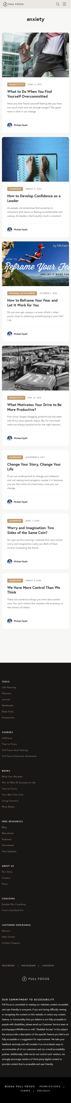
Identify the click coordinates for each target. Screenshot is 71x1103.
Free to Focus (9, 744)
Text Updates (9, 851)
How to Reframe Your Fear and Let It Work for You (32, 302)
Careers (6, 877)
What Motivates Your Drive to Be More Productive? (34, 407)
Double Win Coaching (14, 904)
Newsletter (8, 833)
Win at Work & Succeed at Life (19, 782)
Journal (6, 699)
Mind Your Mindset (12, 776)
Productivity (16, 84)
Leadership (15, 189)
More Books (8, 806)
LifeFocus (7, 738)
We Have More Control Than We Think (33, 590)
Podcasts (7, 839)
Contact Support (11, 943)
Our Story (7, 871)
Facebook (8, 965)
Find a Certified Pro (13, 910)
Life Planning (9, 687)
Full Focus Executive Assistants (19, 756)
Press (5, 883)
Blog (4, 827)
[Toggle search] (57, 4)
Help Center (8, 936)
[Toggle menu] (64, 4)
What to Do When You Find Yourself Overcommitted (29, 94)
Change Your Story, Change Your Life (34, 466)
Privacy (44, 1090)
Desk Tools (8, 711)
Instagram (28, 965)
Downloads (8, 845)
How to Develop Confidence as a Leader (34, 198)
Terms (25, 1090)
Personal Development (22, 293)
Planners (6, 693)
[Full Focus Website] (35, 978)
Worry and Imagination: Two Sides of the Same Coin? (30, 530)
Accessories (8, 717)
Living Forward (10, 800)
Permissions (50, 1086)
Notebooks (8, 705)
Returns (6, 930)
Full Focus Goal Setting (15, 750)
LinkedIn (48, 965)
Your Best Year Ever (13, 794)
